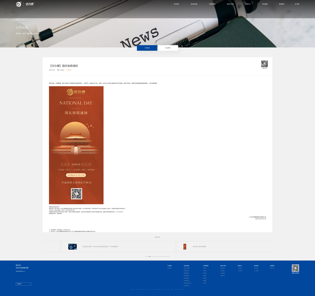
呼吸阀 (204, 278)
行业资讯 (167, 48)
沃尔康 (63, 208)
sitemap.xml (162, 289)
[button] (145, 256)
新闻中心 (248, 4)
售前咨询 (222, 268)
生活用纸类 (186, 278)
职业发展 (265, 4)
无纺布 (204, 268)
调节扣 (204, 283)
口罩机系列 (186, 285)
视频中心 (222, 275)
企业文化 (256, 268)
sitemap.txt (167, 289)
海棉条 (204, 280)
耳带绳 (204, 273)
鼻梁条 (204, 275)
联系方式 (272, 268)
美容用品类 (186, 270)
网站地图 (157, 289)
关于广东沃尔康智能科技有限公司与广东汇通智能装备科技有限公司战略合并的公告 (74, 231)
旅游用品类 (186, 273)
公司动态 (37, 33)
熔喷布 (204, 270)
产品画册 (222, 273)
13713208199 (22, 268)
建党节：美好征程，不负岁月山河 (61, 229)
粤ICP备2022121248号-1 (180, 289)
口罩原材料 (212, 4)
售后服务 (222, 270)
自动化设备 (194, 4)
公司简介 (170, 268)
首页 (23, 33)
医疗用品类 (186, 275)
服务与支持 (230, 4)
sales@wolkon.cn (20, 271)
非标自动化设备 (187, 283)
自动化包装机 (187, 268)
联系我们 (281, 4)
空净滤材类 (186, 280)
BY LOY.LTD (152, 289)
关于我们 (176, 4)
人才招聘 (256, 270)
